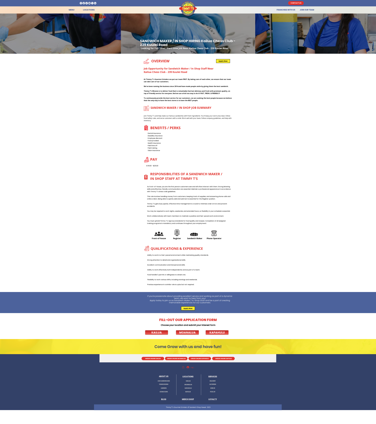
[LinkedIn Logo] (95, 3)
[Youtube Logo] (89, 3)
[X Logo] (92, 3)
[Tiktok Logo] (86, 3)
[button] (156, 332)
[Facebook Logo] (84, 3)
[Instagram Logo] (81, 3)
